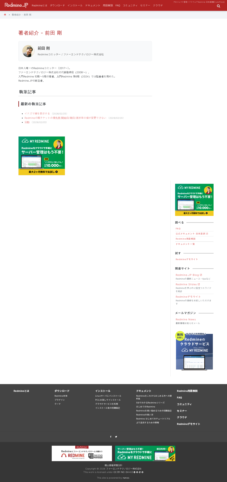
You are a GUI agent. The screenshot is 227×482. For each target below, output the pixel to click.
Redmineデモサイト (187, 259)
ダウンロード (57, 5)
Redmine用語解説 (186, 239)
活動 (27, 122)
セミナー (145, 5)
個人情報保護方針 (113, 465)
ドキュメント (92, 5)
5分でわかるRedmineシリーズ (150, 402)
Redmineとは (39, 5)
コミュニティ (130, 5)
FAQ (118, 5)
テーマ (58, 404)
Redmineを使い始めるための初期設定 (154, 410)
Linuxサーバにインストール (108, 396)
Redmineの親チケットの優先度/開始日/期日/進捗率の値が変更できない (65, 117)
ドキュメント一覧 (185, 244)
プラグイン (60, 400)
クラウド (158, 5)
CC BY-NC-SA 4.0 (123, 472)
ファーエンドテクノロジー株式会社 (123, 468)
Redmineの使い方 (144, 414)
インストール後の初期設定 (107, 408)
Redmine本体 (61, 396)
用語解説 (108, 5)
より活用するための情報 (147, 422)
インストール (75, 5)
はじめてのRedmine (145, 406)
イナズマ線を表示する (37, 113)
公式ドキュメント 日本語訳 (191, 233)
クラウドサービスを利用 (106, 404)
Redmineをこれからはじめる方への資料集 (154, 397)
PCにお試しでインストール (108, 400)
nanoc (126, 477)
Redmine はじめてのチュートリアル (153, 418)
